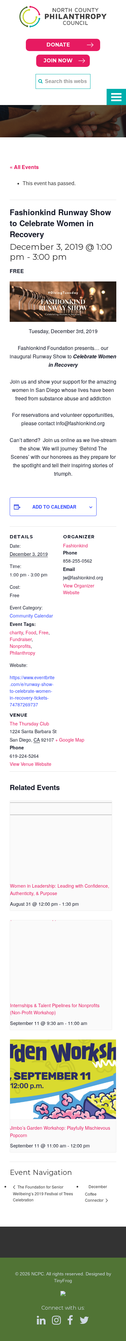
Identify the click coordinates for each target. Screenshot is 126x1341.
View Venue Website (30, 764)
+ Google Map (69, 739)
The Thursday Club (29, 723)
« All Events (24, 167)
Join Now (58, 61)
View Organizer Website (78, 589)
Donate (58, 45)
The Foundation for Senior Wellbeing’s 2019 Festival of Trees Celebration (43, 1193)
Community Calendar (31, 615)
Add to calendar (54, 506)
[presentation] (61, 839)
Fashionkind (75, 545)
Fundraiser (21, 639)
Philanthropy (22, 652)
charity (16, 632)
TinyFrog (63, 1280)
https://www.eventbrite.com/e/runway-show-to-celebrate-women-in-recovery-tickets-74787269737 (32, 691)
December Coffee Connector (96, 1193)
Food (31, 632)
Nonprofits (20, 646)
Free (43, 632)
